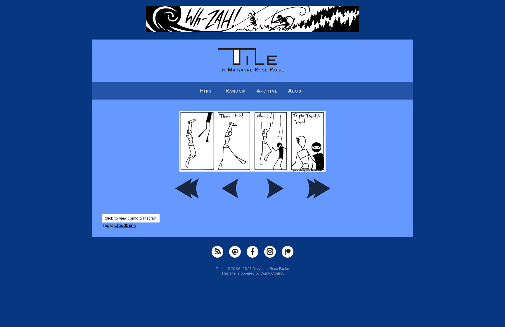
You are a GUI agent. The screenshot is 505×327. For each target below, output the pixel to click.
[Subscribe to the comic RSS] (217, 252)
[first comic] (187, 188)
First (207, 90)
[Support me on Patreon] (287, 252)
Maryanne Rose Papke (256, 69)
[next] (274, 188)
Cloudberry (125, 225)
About (296, 90)
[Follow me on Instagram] (270, 252)
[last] (318, 188)
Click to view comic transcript (131, 218)
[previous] (231, 188)
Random (236, 90)
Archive (267, 90)
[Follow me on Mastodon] (235, 252)
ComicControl (271, 273)
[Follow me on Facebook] (252, 252)
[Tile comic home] (247, 63)
